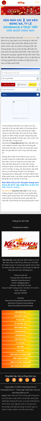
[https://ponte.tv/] (21, 2)
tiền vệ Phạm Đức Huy (27, 376)
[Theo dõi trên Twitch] (34, 380)
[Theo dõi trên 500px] (27, 380)
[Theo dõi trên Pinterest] (14, 380)
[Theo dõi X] (7, 380)
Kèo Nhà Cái (7, 191)
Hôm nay (33, 84)
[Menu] (4, 2)
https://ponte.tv (30, 38)
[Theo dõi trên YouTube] (21, 380)
